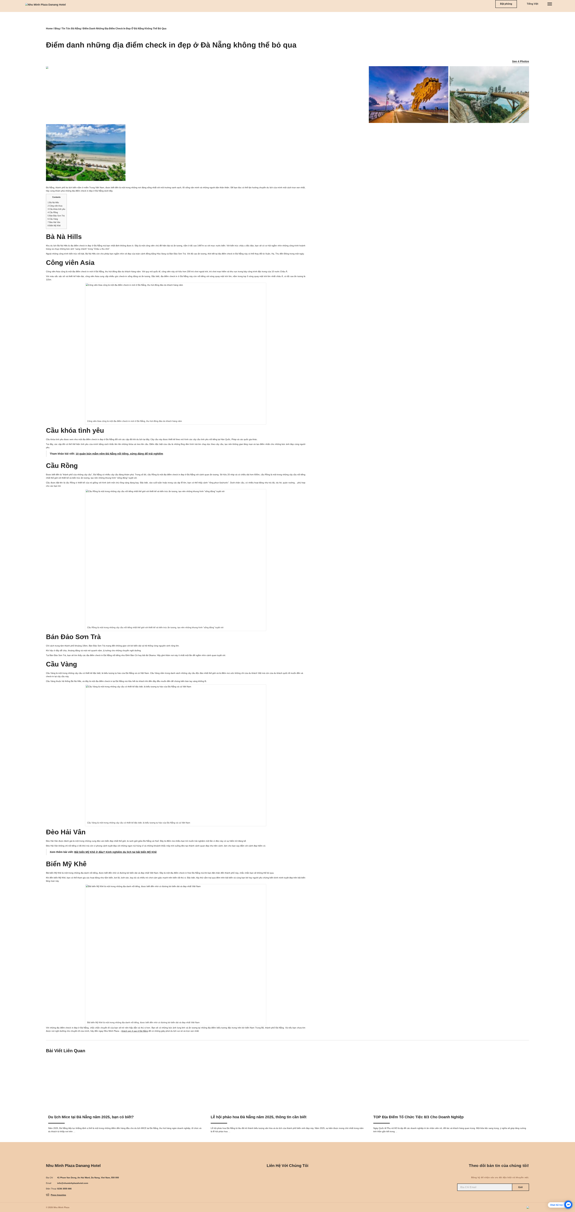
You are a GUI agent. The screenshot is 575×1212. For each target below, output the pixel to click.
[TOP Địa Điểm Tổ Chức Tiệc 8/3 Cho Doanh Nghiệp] (450, 1083)
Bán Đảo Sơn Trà (56, 216)
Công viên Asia (55, 206)
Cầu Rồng (53, 212)
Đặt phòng (506, 4)
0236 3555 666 (64, 1188)
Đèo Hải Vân (54, 222)
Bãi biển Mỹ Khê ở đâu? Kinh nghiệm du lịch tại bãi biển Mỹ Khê (115, 852)
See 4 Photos (520, 61)
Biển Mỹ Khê (54, 225)
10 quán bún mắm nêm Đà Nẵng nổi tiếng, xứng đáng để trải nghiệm (119, 453)
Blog (57, 28)
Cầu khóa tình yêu (56, 209)
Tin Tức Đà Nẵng (71, 28)
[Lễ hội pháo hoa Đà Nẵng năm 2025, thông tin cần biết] (287, 1083)
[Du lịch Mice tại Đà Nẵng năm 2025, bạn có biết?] (125, 1083)
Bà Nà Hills (53, 202)
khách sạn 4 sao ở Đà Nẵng (134, 1031)
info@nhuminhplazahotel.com (72, 1183)
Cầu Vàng (53, 219)
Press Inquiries (58, 1195)
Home (49, 28)
